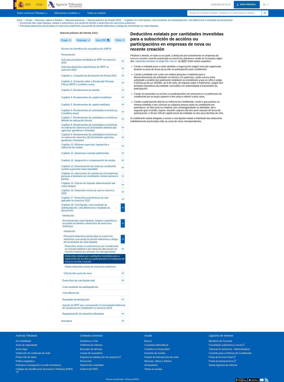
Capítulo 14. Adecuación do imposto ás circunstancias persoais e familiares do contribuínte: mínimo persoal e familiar (89, 176)
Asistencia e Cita (89, 341)
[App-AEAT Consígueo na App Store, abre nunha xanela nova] (253, 379)
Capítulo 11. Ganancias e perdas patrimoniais (85, 153)
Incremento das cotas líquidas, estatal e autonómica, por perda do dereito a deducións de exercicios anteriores (77, 23)
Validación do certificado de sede (33, 353)
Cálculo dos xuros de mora (78, 273)
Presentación (68, 54)
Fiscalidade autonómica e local (225, 345)
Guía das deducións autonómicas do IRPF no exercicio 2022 (85, 68)
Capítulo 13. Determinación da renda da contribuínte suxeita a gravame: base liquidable (88, 167)
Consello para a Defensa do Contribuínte (230, 353)
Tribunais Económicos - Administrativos (229, 349)
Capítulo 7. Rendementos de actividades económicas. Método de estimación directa (89, 119)
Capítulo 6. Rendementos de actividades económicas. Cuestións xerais (89, 111)
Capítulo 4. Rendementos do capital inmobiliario (86, 97)
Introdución (68, 215)
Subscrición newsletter (92, 365)
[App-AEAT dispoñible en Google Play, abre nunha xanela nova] (241, 379)
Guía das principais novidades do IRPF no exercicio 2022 (88, 61)
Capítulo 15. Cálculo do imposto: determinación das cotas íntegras (88, 184)
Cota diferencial (70, 293)
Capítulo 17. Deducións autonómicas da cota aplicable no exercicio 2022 (84, 199)
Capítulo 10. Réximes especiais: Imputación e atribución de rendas (85, 146)
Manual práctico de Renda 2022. (104, 20)
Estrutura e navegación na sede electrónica (38, 365)
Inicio (19, 20)
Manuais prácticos (74, 20)
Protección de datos (26, 357)
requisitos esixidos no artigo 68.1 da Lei (156, 61)
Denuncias (85, 361)
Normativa (66, 321)
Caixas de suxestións (91, 353)
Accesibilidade (23, 341)
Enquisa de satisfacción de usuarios (99, 357)
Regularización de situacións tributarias (83, 313)
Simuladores (151, 365)
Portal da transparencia (221, 361)
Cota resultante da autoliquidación (80, 287)
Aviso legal (21, 349)
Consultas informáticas (156, 345)
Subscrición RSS (89, 369)
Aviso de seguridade (26, 345)
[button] (266, 4)
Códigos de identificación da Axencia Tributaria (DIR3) (44, 369)
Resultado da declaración (75, 299)
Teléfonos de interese (91, 345)
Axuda (28, 20)
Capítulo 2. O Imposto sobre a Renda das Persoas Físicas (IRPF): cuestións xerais (87, 82)
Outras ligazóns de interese (223, 365)
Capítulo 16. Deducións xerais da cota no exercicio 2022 (87, 192)
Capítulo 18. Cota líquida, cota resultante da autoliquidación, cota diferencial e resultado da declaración (179, 20)
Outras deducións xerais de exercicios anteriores (90, 266)
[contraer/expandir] (123, 61)
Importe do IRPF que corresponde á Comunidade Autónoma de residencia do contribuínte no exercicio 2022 (93, 306)
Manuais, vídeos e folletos (48, 20)
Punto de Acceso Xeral (221, 357)
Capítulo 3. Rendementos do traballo (80, 90)
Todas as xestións (96, 13)
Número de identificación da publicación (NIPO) (86, 49)
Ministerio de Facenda (220, 341)
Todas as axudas (153, 369)
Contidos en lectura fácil (157, 349)
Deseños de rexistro (154, 353)
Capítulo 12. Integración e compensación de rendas (88, 160)
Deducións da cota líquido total (78, 280)
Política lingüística (25, 361)
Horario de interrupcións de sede (161, 357)
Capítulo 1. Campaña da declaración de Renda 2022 (89, 75)
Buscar (148, 341)
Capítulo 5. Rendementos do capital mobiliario (85, 104)
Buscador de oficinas (91, 349)
